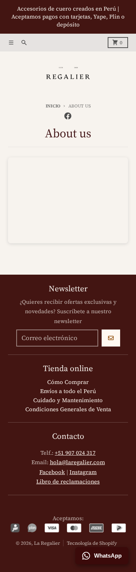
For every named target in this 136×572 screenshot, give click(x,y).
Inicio (53, 106)
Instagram (83, 472)
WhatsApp (108, 555)
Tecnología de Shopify (92, 543)
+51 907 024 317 (75, 453)
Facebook (52, 472)
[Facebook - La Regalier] (68, 116)
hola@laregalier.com (77, 462)
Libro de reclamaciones (68, 481)
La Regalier (47, 543)
